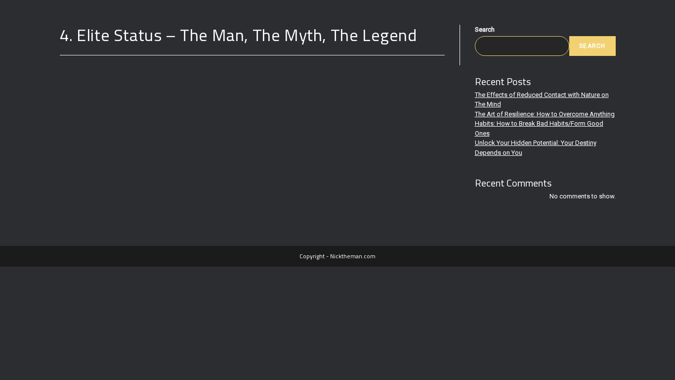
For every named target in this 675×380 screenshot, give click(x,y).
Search (485, 29)
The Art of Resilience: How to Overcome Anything (545, 114)
